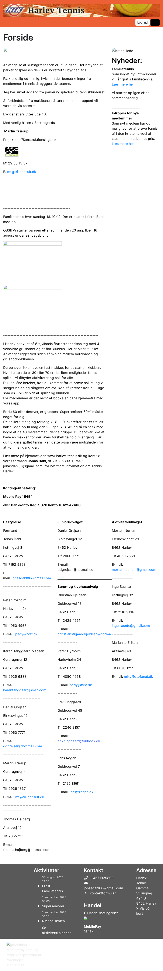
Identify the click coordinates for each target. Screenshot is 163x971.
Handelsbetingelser (102, 913)
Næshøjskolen (53, 921)
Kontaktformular (103, 893)
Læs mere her (123, 84)
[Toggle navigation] (155, 22)
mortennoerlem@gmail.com (134, 569)
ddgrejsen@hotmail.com (22, 746)
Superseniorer (53, 906)
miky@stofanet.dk (138, 676)
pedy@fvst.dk (26, 634)
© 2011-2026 (15, 965)
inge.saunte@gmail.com (131, 625)
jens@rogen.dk (81, 792)
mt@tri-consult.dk (21, 172)
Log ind (142, 22)
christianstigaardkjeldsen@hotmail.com (89, 634)
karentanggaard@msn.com (24, 690)
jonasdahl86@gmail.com (31, 578)
